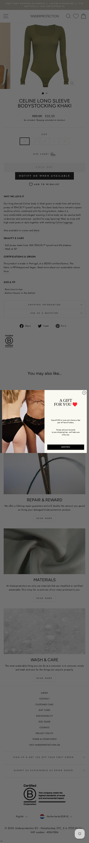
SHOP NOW (65, 447)
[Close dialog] (84, 393)
